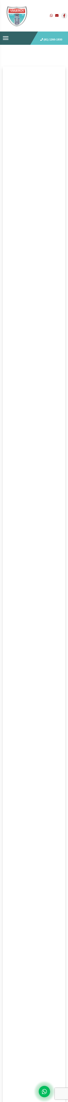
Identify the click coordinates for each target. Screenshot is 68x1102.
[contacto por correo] (57, 15)
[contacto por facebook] (64, 16)
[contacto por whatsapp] (52, 15)
